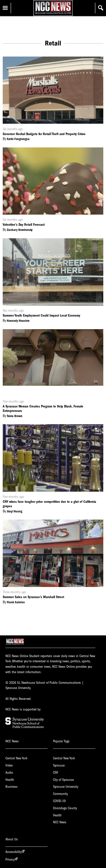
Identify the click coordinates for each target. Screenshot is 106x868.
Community (60, 794)
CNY (55, 772)
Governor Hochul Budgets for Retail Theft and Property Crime (44, 134)
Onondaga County (65, 808)
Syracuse (59, 765)
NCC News (59, 822)
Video (9, 765)
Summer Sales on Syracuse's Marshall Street (33, 597)
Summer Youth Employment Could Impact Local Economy (41, 315)
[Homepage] (53, 14)
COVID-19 (59, 801)
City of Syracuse (63, 780)
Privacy (10, 859)
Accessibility (13, 852)
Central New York (16, 758)
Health (9, 780)
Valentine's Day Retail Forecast (24, 224)
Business (11, 787)
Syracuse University (65, 787)
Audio (9, 772)
